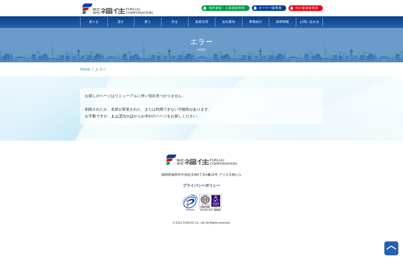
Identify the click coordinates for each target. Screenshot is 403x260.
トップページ (122, 116)
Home (85, 69)
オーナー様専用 (270, 8)
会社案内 (228, 22)
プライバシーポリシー (201, 185)
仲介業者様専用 (306, 8)
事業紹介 (255, 22)
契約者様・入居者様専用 (227, 8)
